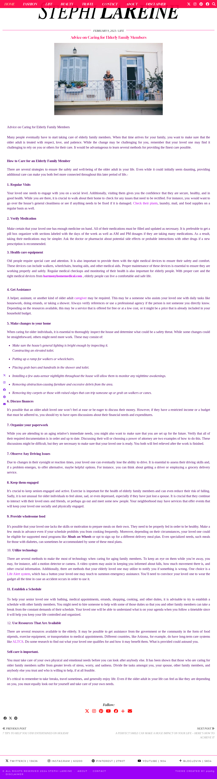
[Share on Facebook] (5, 718)
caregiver (80, 298)
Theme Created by (194, 771)
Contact (109, 4)
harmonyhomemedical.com (62, 276)
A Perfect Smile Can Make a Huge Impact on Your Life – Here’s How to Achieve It (164, 733)
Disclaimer (156, 4)
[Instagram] (194, 4)
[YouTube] (108, 711)
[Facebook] (207, 4)
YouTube (154, 761)
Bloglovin (197, 761)
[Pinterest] (201, 4)
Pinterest (110, 761)
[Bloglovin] (123, 711)
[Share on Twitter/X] (10, 718)
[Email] (130, 711)
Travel (87, 4)
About (131, 4)
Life (48, 4)
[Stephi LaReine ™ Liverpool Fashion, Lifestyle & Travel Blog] (108, 12)
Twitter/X (23, 761)
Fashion (30, 4)
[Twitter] (189, 4)
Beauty (67, 4)
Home (9, 4)
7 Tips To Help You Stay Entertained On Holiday (35, 731)
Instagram (67, 761)
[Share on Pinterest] (15, 718)
